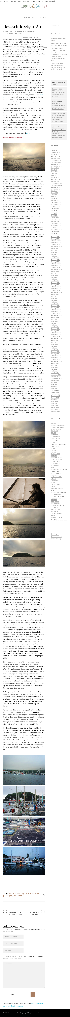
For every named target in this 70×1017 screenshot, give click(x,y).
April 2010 (54, 405)
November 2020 (56, 185)
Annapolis (55, 423)
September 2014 (56, 315)
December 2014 (56, 310)
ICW (52, 467)
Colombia (55, 440)
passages (7, 896)
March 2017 (55, 258)
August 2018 (55, 231)
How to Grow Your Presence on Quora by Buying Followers (58, 50)
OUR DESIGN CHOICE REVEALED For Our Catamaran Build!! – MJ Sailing (58, 92)
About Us (55, 84)
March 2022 (55, 154)
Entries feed (55, 535)
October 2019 (55, 206)
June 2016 (54, 275)
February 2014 (55, 329)
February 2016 (55, 283)
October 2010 (55, 396)
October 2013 (55, 336)
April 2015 (54, 302)
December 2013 (56, 333)
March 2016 (55, 281)
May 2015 (54, 300)
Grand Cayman (56, 460)
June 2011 (54, 384)
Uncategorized (57, 513)
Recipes (54, 500)
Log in (53, 533)
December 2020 (56, 183)
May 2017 (54, 254)
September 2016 (56, 269)
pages (53, 486)
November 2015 (56, 288)
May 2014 (54, 323)
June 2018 (54, 235)
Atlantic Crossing (58, 425)
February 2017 (55, 260)
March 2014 (55, 327)
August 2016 (55, 271)
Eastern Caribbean (58, 444)
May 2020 (54, 195)
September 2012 (56, 361)
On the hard (56, 484)
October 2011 (55, 377)
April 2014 (54, 325)
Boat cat (54, 435)
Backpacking (56, 429)
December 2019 (56, 202)
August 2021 (55, 168)
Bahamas (54, 431)
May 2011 (54, 386)
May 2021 (54, 174)
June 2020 (54, 193)
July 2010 (54, 400)
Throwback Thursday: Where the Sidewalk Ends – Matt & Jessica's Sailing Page (59, 130)
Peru (53, 490)
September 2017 (56, 246)
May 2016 (54, 277)
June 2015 (54, 298)
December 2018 (56, 223)
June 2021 (54, 172)
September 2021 (56, 166)
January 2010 (55, 411)
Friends (54, 456)
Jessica (19, 32)
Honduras (55, 465)
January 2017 (55, 262)
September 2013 (56, 338)
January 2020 (55, 200)
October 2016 (55, 267)
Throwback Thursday (14, 33)
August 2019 (55, 208)
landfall (35, 893)
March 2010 (55, 407)
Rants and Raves (57, 496)
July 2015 (54, 296)
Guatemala (55, 463)
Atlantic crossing (17, 893)
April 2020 (54, 197)
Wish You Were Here (59, 521)
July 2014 (54, 319)
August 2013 (55, 340)
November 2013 (56, 334)
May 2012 (54, 369)
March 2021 (55, 177)
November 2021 (56, 162)
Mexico (53, 479)
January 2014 (55, 331)
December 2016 (56, 264)
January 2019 (55, 221)
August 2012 (55, 363)
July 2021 (54, 170)
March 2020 (55, 198)
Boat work (55, 437)
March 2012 (55, 373)
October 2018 (55, 227)
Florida (54, 452)
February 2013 (55, 352)
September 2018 (56, 229)
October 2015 (55, 290)
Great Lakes (55, 461)
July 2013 (54, 342)
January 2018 (55, 239)
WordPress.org (56, 539)
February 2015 (55, 306)
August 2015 (55, 294)
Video (53, 515)
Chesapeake (55, 438)
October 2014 (55, 313)
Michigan (54, 481)
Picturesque (56, 494)
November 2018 (56, 225)
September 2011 (56, 379)
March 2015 (55, 304)
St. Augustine (56, 504)
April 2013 (54, 348)
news (53, 483)
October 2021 (55, 164)
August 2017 (55, 248)
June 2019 (54, 212)
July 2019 (54, 210)
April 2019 (54, 216)
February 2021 (55, 179)
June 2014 (54, 321)
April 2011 (54, 388)
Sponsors (55, 502)
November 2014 (56, 311)
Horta (28, 893)
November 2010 (56, 394)
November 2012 (56, 357)
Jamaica (54, 475)
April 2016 (54, 279)
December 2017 (56, 241)
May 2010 (54, 403)
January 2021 (55, 181)
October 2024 (55, 152)
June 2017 (54, 252)
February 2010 (55, 409)
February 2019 (55, 219)
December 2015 (56, 287)
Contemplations (57, 121)
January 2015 (55, 308)
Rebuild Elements (58, 498)
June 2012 (54, 367)
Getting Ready (56, 458)
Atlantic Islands (57, 427)
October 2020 (55, 187)
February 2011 (55, 390)
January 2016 (55, 285)
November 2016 (56, 265)
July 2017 (54, 250)
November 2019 (56, 204)
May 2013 (54, 346)
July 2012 (54, 365)
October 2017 (55, 244)
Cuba (53, 442)
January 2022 (55, 158)
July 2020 (54, 191)
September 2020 (56, 189)
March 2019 (55, 218)
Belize (53, 433)
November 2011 (56, 375)
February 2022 (56, 156)
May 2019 (54, 214)
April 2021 (54, 175)
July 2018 (54, 233)
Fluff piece (55, 454)
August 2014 (55, 317)
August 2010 (55, 398)
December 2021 (56, 160)
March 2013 (55, 350)
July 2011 (54, 382)
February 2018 (55, 237)
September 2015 (56, 292)
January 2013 (55, 354)
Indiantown (56, 473)
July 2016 (54, 273)
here (28, 133)
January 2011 (55, 392)
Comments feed (56, 537)
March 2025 (55, 151)
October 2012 (55, 359)
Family (53, 450)
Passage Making (57, 488)
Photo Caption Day (58, 492)
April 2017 (54, 256)
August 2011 (55, 380)
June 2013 (54, 344)
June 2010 (54, 401)
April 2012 (54, 371)
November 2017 (56, 242)
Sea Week (17, 896)
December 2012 (56, 356)
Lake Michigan (56, 477)
